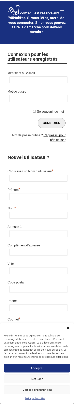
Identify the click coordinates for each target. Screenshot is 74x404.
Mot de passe (16, 91)
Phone (12, 301)
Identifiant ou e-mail (21, 73)
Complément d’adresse (23, 245)
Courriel (14, 319)
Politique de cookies (35, 398)
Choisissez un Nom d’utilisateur (30, 171)
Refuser (37, 379)
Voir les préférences (37, 390)
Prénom (13, 189)
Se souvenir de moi (50, 111)
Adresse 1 (14, 226)
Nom (11, 208)
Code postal (15, 282)
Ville (10, 264)
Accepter (37, 368)
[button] (68, 328)
